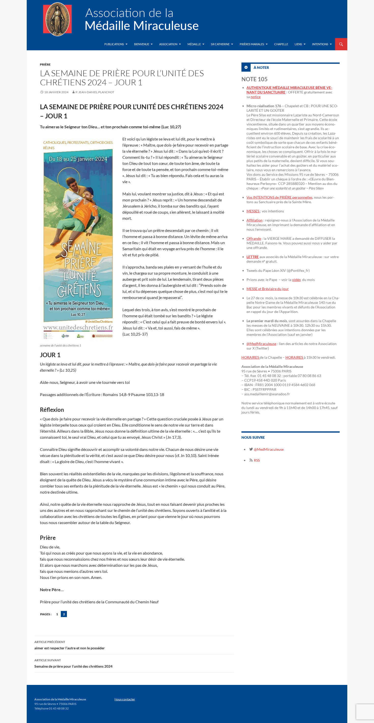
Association (168, 44)
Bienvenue (141, 44)
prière (45, 64)
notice (256, 97)
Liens (298, 44)
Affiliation (255, 220)
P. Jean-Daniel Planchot (95, 92)
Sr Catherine (220, 44)
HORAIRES (250, 357)
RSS (256, 460)
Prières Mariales (252, 44)
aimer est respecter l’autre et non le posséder (69, 645)
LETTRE (253, 257)
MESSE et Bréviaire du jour (268, 289)
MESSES (253, 211)
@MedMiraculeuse (261, 343)
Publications (114, 44)
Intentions (320, 44)
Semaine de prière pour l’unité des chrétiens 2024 (73, 663)
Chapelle (281, 44)
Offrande (254, 238)
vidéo (296, 279)
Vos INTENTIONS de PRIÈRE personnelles (279, 197)
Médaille (194, 44)
